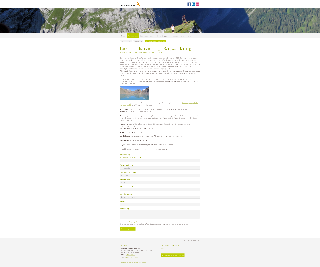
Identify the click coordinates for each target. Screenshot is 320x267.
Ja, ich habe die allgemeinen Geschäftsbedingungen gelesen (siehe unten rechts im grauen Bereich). (156, 224)
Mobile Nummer (126, 187)
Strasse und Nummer (128, 172)
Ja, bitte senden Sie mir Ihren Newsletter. (173, 255)
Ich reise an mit (126, 194)
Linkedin (193, 4)
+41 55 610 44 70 (130, 255)
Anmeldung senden (128, 229)
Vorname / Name (127, 165)
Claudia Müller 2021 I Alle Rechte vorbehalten (134, 262)
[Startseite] (130, 4)
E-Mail (124, 201)
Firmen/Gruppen (162, 36)
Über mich (174, 36)
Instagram (197, 4)
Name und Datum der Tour (130, 158)
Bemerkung (124, 209)
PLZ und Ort (125, 179)
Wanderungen (133, 36)
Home (123, 36)
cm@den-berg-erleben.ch (131, 257)
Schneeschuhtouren (147, 36)
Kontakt (182, 36)
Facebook (189, 4)
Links (189, 36)
